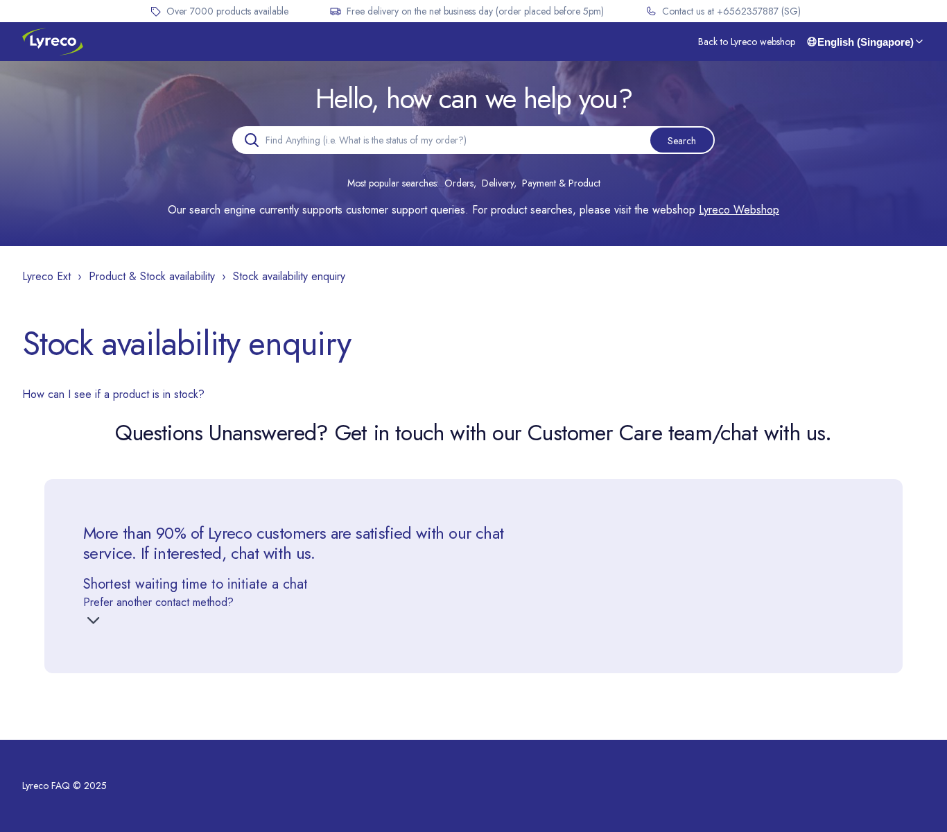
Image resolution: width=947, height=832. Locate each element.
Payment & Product (561, 183)
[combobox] (473, 140)
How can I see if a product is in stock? (113, 394)
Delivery (498, 183)
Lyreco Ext (46, 276)
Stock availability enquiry (289, 276)
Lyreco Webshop (739, 210)
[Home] (52, 41)
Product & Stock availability (152, 276)
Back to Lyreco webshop (746, 42)
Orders (459, 183)
